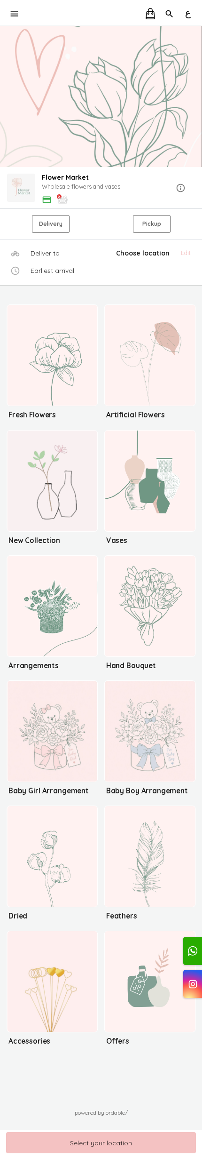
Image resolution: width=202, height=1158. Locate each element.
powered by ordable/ (101, 1112)
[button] (101, 188)
